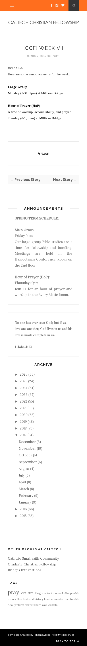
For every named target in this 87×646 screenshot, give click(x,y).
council (58, 593)
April (22, 482)
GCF (30, 593)
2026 (23, 374)
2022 (23, 401)
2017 (23, 435)
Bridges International (25, 570)
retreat (29, 605)
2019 (23, 421)
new (10, 605)
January (25, 502)
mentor (59, 599)
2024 (23, 388)
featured (28, 599)
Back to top (66, 641)
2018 (23, 428)
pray (13, 592)
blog (38, 593)
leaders (49, 599)
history (39, 599)
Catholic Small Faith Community (33, 558)
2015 (23, 516)
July (22, 475)
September (28, 462)
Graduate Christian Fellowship (32, 564)
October (25, 455)
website (53, 605)
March (24, 489)
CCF (24, 593)
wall (44, 605)
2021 (23, 408)
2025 (23, 381)
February (26, 495)
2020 (23, 415)
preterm (19, 605)
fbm (19, 599)
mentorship (72, 599)
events (12, 599)
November (27, 448)
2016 (23, 509)
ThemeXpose (42, 634)
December (27, 442)
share (37, 605)
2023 (23, 394)
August (24, 468)
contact (47, 593)
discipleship (71, 593)
